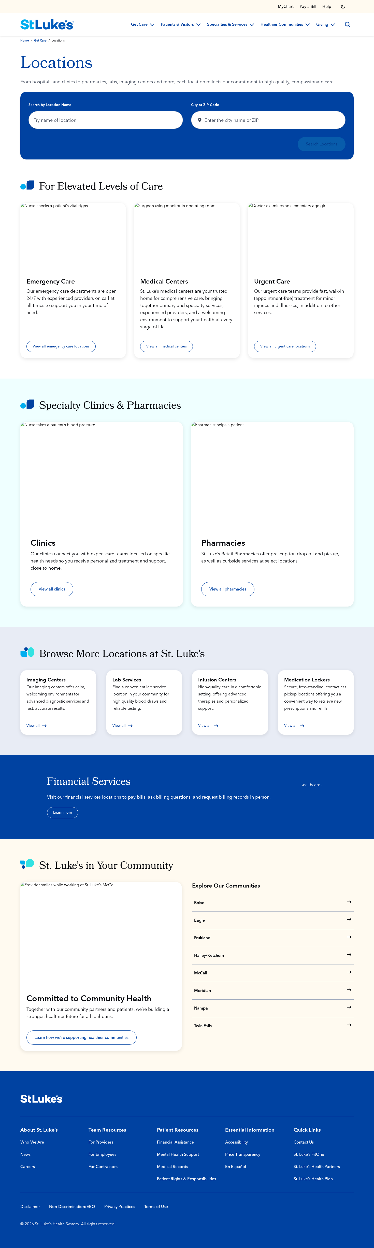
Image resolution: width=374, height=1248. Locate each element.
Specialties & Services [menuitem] (227, 25)
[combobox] (105, 120)
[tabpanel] (187, 125)
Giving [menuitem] (322, 25)
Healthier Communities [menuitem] (282, 25)
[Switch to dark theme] (343, 6)
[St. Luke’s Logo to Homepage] (47, 24)
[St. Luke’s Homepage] (42, 1099)
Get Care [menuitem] (139, 25)
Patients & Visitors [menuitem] (177, 25)
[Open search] (347, 24)
